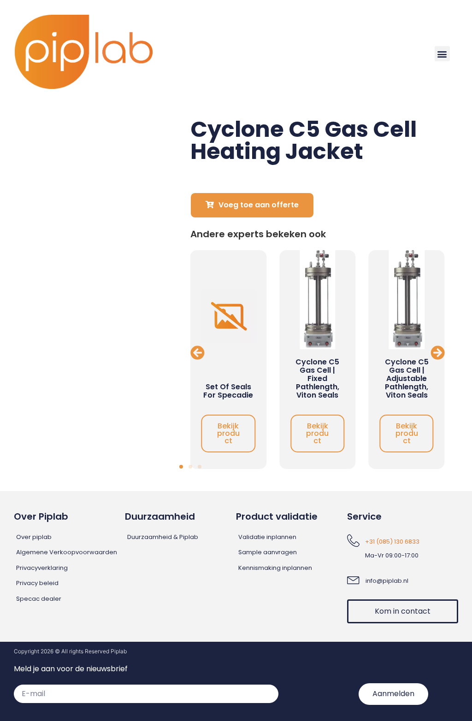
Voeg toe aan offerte (258, 204)
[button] (442, 53)
